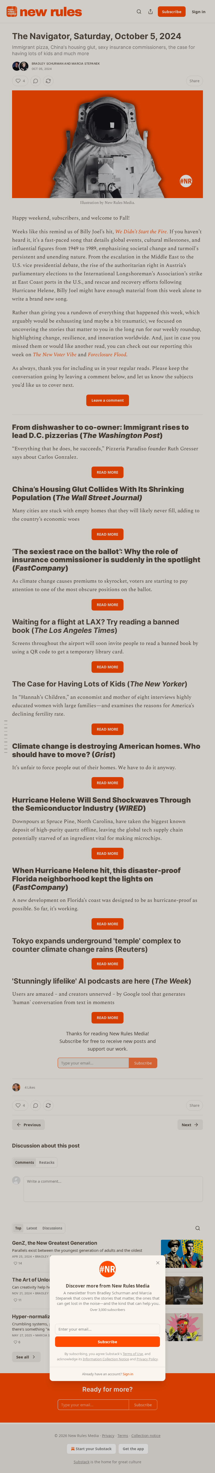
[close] (158, 1263)
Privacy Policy (147, 1359)
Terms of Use (133, 1353)
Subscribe (107, 1341)
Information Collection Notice (106, 1359)
